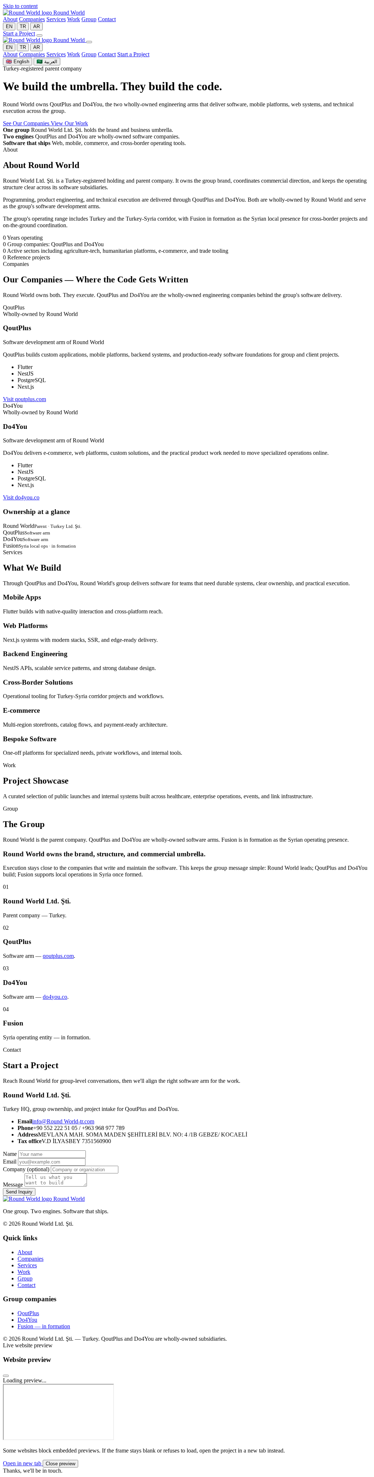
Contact (107, 19)
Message (13, 1184)
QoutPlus (28, 1313)
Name (10, 1154)
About (10, 19)
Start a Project (19, 33)
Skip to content (20, 6)
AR (36, 26)
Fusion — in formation (44, 1326)
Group (88, 19)
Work (73, 19)
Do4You (27, 1320)
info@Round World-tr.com (63, 1121)
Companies (32, 19)
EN (9, 26)
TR (23, 26)
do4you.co (55, 997)
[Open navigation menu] (39, 35)
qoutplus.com (58, 956)
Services (56, 19)
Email (9, 1161)
